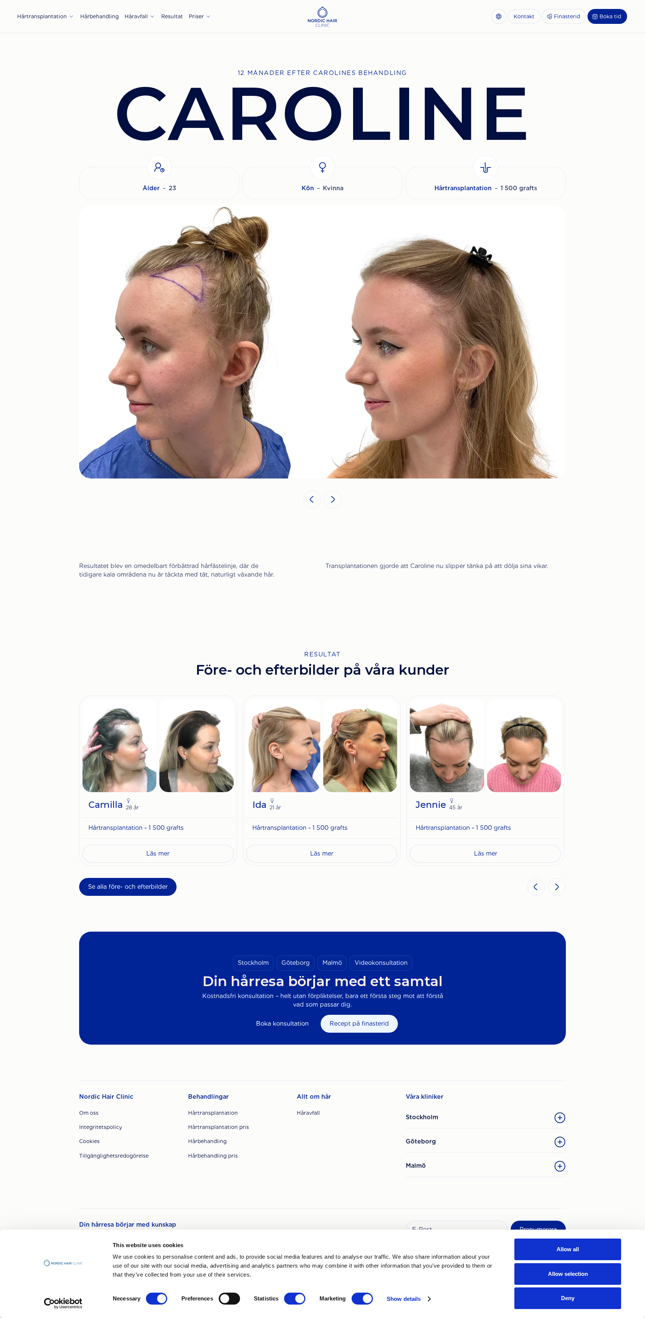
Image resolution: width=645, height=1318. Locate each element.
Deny (567, 1298)
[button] (45, 16)
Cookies (89, 1141)
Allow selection (568, 1274)
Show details (404, 1299)
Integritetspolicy (100, 1127)
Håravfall (308, 1113)
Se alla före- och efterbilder (128, 886)
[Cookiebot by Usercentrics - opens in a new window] (63, 1303)
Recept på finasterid (359, 1023)
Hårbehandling (207, 1141)
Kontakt (524, 16)
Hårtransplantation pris (218, 1127)
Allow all (568, 1249)
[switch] (229, 1299)
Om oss (89, 1113)
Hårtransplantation (213, 1113)
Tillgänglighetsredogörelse (114, 1156)
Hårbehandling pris (213, 1156)
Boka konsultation (282, 1023)
